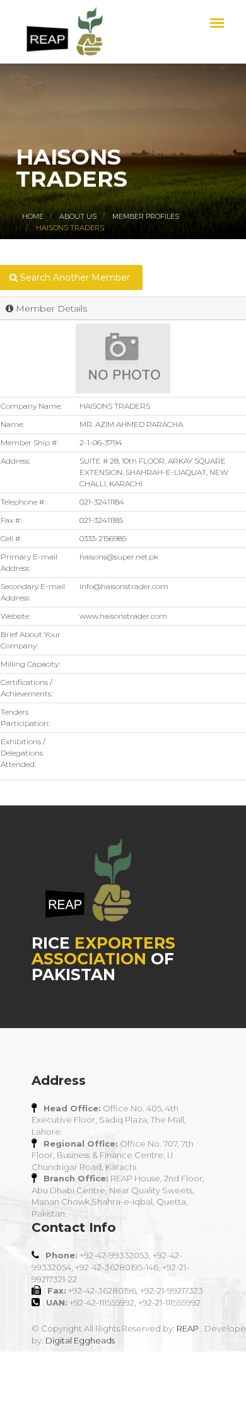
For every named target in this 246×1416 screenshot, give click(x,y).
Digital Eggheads (80, 1340)
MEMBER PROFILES (145, 216)
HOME (33, 216)
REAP (188, 1328)
